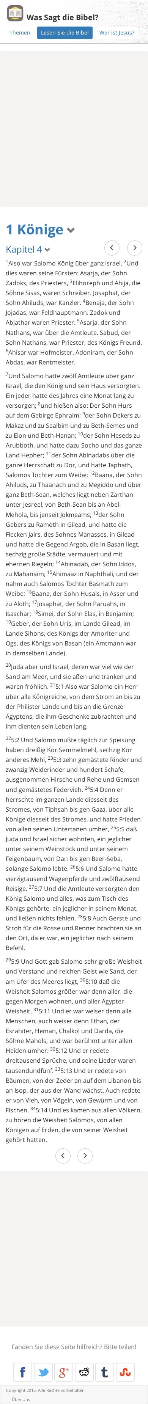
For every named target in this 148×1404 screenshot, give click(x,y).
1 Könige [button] (36, 229)
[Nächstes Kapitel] (134, 247)
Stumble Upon (125, 1372)
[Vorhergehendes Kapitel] (112, 247)
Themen (19, 32)
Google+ (63, 1372)
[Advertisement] (74, 129)
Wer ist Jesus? (116, 32)
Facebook (22, 1372)
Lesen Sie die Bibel (65, 32)
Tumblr (104, 1372)
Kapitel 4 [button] (25, 249)
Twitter (43, 1372)
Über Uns (21, 1399)
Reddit (84, 1372)
